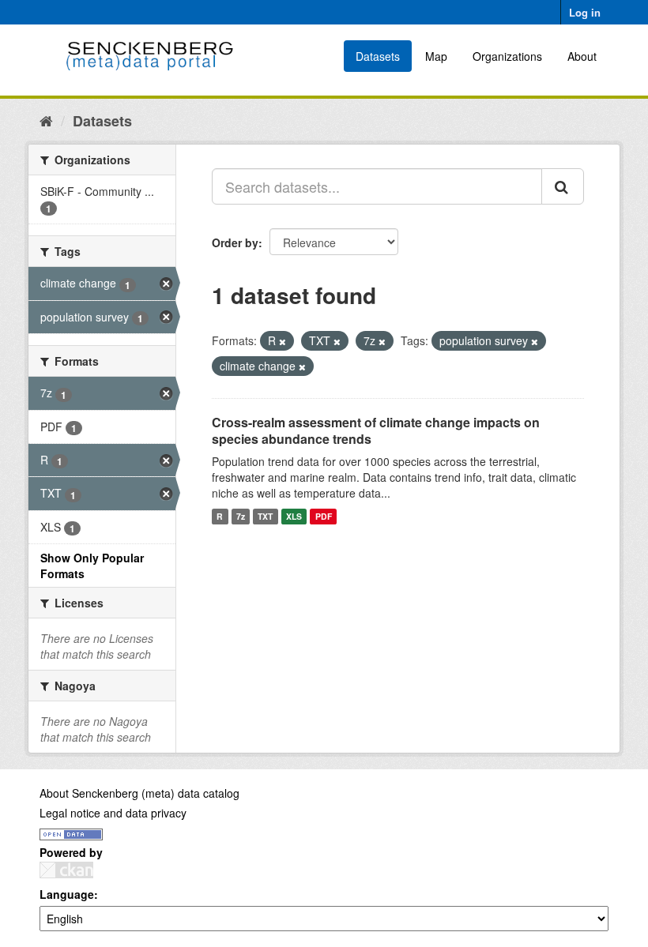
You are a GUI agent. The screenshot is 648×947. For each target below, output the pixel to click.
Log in (585, 12)
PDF (323, 516)
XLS (294, 516)
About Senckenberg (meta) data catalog (139, 793)
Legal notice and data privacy (113, 813)
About (582, 56)
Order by (235, 242)
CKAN (66, 870)
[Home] (46, 120)
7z (240, 516)
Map (436, 56)
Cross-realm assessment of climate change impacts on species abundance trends (376, 430)
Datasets (378, 56)
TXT (265, 516)
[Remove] (282, 341)
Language (67, 894)
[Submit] (562, 186)
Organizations (507, 56)
